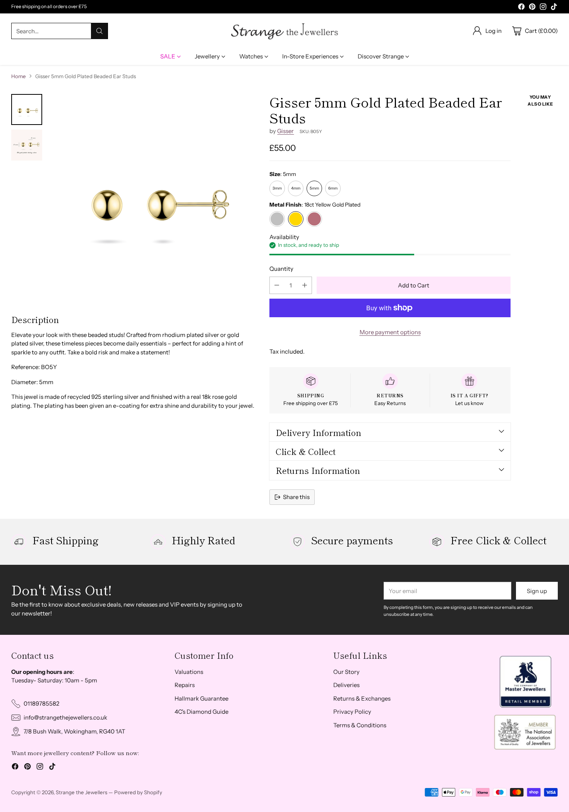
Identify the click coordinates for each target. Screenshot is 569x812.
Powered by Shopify (138, 792)
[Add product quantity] (305, 285)
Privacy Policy (352, 711)
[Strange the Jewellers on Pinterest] (532, 8)
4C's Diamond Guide (201, 711)
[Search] (99, 31)
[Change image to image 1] (26, 109)
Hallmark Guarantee (201, 698)
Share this (296, 497)
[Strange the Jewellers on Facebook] (521, 8)
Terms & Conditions (359, 725)
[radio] (277, 188)
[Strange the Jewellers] (284, 31)
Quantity (281, 268)
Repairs (185, 685)
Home (18, 76)
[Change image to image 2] (26, 145)
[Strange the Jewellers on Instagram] (543, 8)
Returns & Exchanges (362, 698)
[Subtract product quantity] (277, 285)
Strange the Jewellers (81, 792)
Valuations (189, 671)
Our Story (346, 671)
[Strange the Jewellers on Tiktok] (554, 8)
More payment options (390, 332)
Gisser (285, 131)
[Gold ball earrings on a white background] (153, 197)
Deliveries (346, 685)
